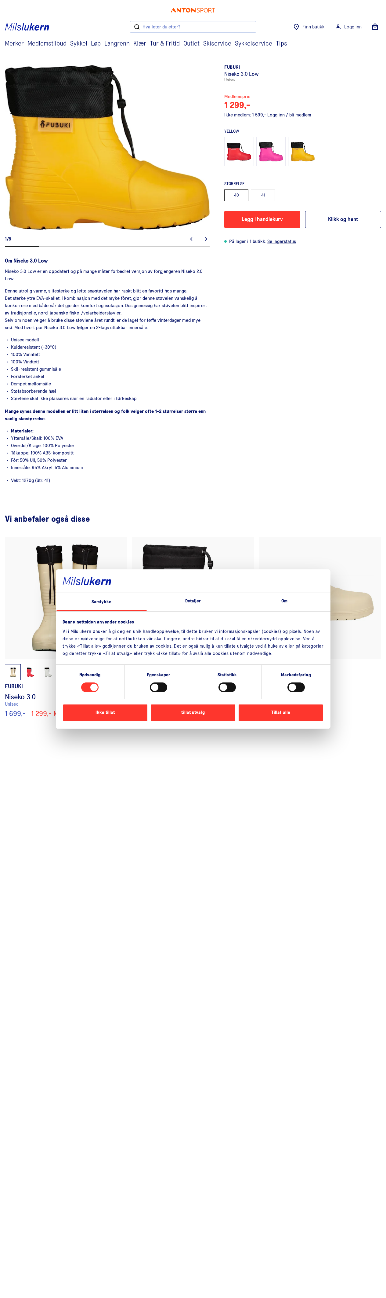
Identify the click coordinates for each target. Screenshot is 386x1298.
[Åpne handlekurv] (375, 27)
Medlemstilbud (47, 43)
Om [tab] (284, 601)
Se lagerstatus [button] (281, 241)
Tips (281, 43)
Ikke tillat (105, 712)
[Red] (239, 151)
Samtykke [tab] (101, 602)
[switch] (158, 687)
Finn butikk (313, 26)
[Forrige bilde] (192, 239)
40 (236, 195)
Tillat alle (280, 712)
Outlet (191, 43)
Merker (14, 43)
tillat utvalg (192, 712)
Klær (139, 43)
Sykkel (78, 43)
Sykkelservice (253, 43)
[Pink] (271, 151)
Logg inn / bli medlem (289, 114)
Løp (96, 43)
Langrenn (117, 43)
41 (263, 195)
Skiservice (217, 43)
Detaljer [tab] (193, 601)
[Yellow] (302, 151)
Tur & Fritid (165, 43)
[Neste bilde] (205, 239)
